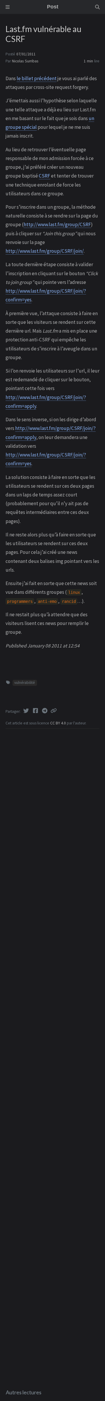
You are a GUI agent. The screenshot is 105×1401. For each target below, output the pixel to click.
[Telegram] (45, 710)
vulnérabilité (24, 682)
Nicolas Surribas (25, 61)
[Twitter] (26, 710)
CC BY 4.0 (58, 723)
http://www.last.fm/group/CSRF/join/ (45, 251)
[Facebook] (36, 710)
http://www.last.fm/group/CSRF (57, 224)
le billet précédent (37, 78)
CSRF (44, 176)
